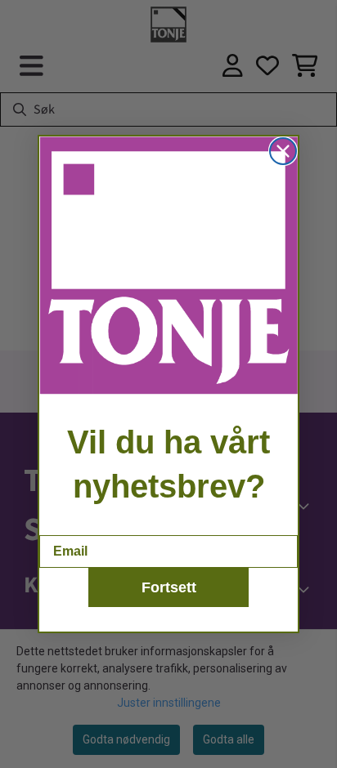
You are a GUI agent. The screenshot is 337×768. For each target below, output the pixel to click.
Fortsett (169, 587)
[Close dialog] (283, 151)
